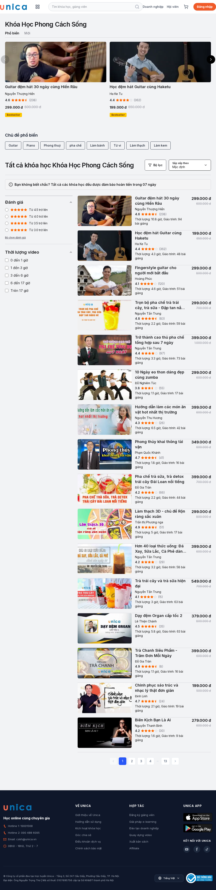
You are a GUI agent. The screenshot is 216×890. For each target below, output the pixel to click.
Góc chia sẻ (83, 835)
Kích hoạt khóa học (88, 828)
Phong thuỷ (52, 145)
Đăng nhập (205, 6)
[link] (144, 213)
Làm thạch (137, 145)
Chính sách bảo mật (88, 848)
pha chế (75, 145)
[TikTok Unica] (207, 849)
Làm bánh (97, 145)
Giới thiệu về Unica (87, 815)
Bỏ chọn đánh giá (15, 237)
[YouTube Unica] (186, 849)
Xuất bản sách (138, 841)
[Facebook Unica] (196, 849)
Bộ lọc (158, 165)
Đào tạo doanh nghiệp (144, 828)
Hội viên (173, 6)
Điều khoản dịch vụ (88, 841)
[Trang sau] (175, 761)
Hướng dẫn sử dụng (88, 821)
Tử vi (117, 145)
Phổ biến (12, 33)
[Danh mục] (38, 7)
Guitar (13, 145)
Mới (27, 33)
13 (165, 761)
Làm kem (160, 145)
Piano (31, 145)
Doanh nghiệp (153, 6)
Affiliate (134, 848)
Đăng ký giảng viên (141, 815)
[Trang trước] (113, 761)
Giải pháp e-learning (142, 821)
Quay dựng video (140, 835)
